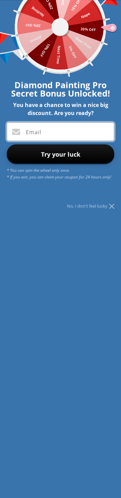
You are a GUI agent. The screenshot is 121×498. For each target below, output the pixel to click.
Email (33, 132)
